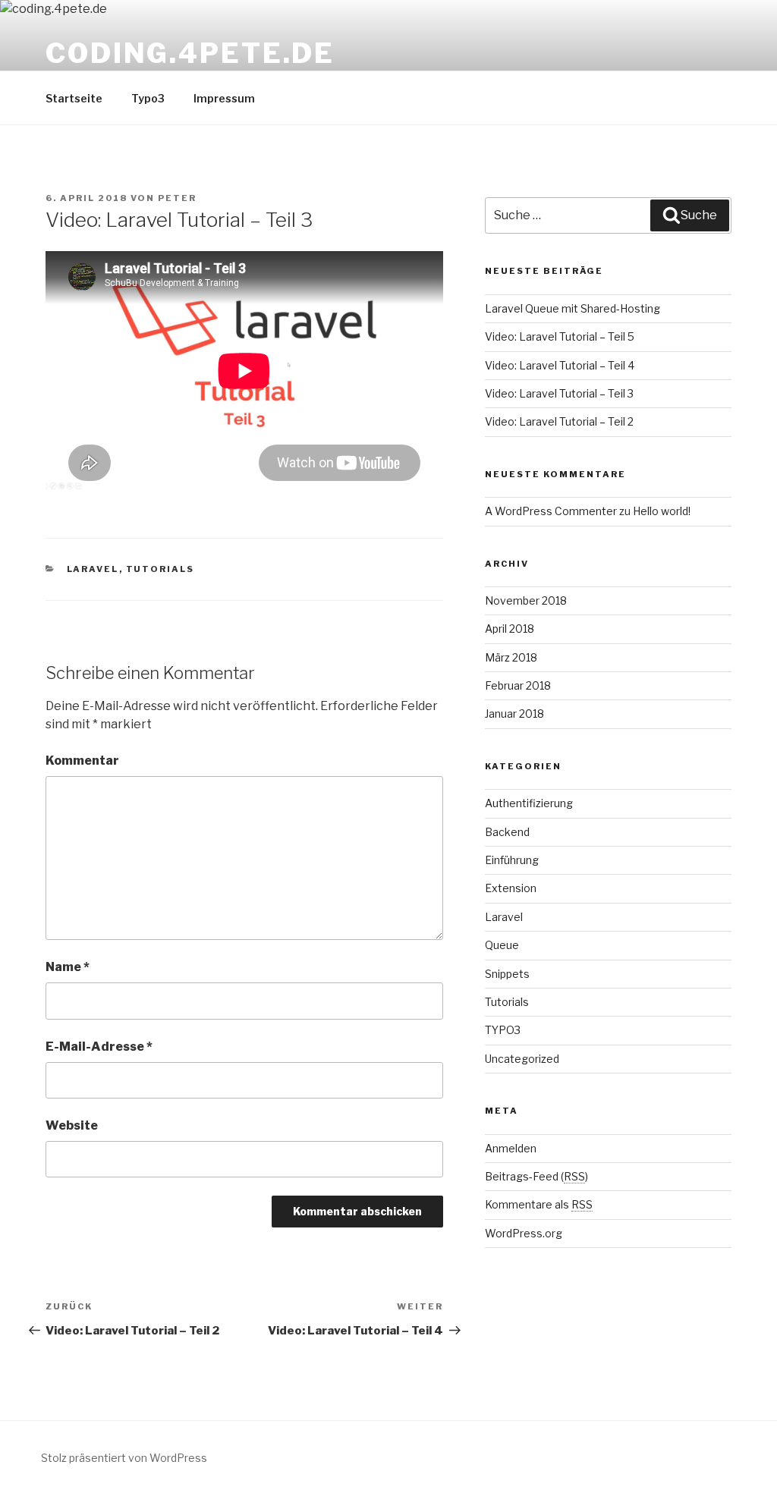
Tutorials (160, 569)
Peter (177, 198)
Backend (507, 831)
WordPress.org (523, 1233)
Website (72, 1125)
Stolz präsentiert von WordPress (124, 1457)
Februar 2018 (518, 685)
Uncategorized (522, 1058)
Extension (510, 888)
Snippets (507, 973)
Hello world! (661, 510)
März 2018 (511, 657)
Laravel (93, 569)
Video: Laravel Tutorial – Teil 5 (559, 336)
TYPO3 (503, 1029)
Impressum (224, 98)
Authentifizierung (529, 803)
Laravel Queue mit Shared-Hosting (572, 308)
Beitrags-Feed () (536, 1176)
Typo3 (148, 98)
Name (68, 967)
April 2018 (509, 628)
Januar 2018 (514, 713)
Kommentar (82, 760)
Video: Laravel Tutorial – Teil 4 (559, 365)
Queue (502, 944)
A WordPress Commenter (551, 510)
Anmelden (510, 1148)
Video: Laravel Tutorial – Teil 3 (559, 393)
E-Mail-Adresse (99, 1046)
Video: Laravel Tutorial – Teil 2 (559, 421)
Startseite (74, 98)
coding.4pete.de (190, 53)
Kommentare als (539, 1204)
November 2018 (526, 600)
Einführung (512, 859)
